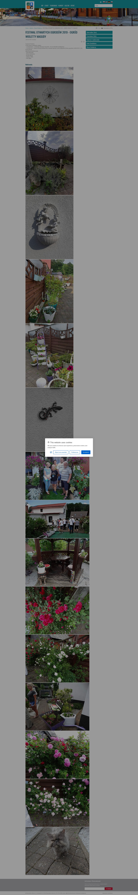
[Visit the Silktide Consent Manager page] (51, 452)
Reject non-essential (61, 452)
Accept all (86, 452)
